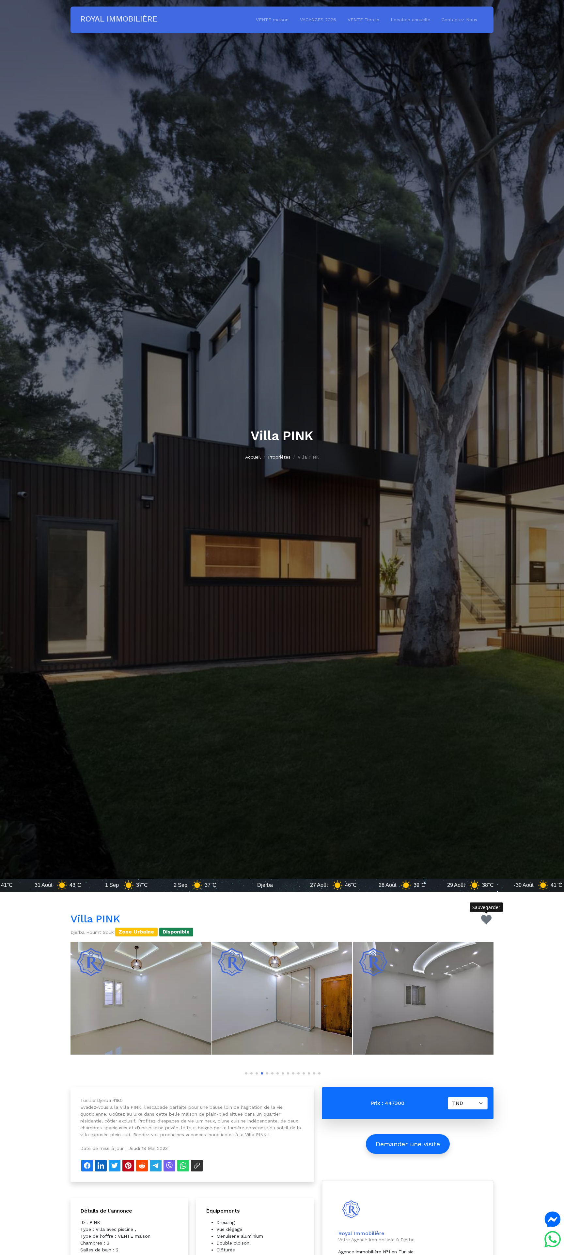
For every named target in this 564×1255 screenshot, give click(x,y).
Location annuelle (410, 19)
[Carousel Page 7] (277, 1072)
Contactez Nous (459, 19)
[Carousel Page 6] (272, 1072)
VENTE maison (272, 19)
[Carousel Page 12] (303, 1072)
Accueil (253, 457)
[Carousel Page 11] (298, 1072)
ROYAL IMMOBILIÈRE (118, 19)
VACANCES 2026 (318, 19)
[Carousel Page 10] (292, 1072)
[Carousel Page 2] (251, 1072)
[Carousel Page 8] (282, 1072)
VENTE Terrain (363, 19)
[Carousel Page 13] (308, 1072)
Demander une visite (408, 1144)
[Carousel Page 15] (319, 1072)
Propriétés (279, 457)
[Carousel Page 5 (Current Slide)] (266, 1072)
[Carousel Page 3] (256, 1072)
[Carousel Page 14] (313, 1072)
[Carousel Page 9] (287, 1072)
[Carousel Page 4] (261, 1072)
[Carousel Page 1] (245, 1072)
